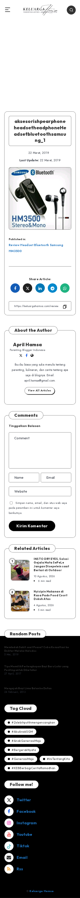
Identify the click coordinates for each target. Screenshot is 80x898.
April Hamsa (27, 344)
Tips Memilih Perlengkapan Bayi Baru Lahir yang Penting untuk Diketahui (36, 668)
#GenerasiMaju (23, 759)
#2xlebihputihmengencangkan (33, 722)
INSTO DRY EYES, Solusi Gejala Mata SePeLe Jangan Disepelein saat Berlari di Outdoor (51, 564)
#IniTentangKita (58, 759)
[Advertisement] (40, 62)
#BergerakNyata (24, 750)
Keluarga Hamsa (41, 891)
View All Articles (39, 390)
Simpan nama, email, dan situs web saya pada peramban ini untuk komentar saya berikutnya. (38, 508)
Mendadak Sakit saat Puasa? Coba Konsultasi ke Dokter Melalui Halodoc (36, 649)
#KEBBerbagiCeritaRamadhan (33, 768)
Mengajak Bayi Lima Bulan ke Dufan (27, 688)
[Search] (71, 10)
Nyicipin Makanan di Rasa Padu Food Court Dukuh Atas (50, 595)
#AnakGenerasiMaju (26, 741)
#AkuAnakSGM (22, 732)
